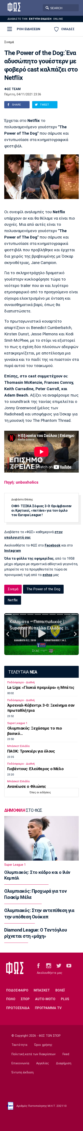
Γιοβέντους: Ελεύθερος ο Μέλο (35, 769)
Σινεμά (9, 42)
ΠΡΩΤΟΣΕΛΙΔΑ (18, 1008)
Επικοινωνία (20, 1063)
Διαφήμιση (63, 1063)
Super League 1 (17, 723)
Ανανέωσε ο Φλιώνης (26, 786)
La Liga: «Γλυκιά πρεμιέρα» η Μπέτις (40, 687)
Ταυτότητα (19, 1045)
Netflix (13, 600)
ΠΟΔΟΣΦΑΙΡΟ (17, 990)
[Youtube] (68, 965)
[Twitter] (58, 965)
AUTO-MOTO (45, 999)
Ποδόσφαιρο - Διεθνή (21, 682)
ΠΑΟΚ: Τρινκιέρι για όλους (31, 751)
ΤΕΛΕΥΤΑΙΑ (22, 672)
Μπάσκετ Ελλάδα (18, 746)
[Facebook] (38, 965)
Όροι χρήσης (43, 1045)
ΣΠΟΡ (25, 999)
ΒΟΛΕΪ (60, 990)
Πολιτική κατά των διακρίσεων (33, 1054)
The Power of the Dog (43, 589)
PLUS (65, 999)
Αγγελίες (42, 1063)
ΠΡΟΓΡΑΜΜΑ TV (48, 1008)
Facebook (52, 545)
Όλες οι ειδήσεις (40, 792)
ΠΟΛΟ (10, 999)
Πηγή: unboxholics (21, 482)
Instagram (12, 551)
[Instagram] (48, 965)
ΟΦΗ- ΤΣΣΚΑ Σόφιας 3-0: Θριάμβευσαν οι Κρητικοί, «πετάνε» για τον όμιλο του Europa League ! (41, 510)
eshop (47, 575)
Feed (66, 1054)
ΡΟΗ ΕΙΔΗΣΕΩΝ (28, 29)
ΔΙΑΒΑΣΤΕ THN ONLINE (35, 18)
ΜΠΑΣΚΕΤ (42, 990)
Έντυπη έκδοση (22, 1072)
